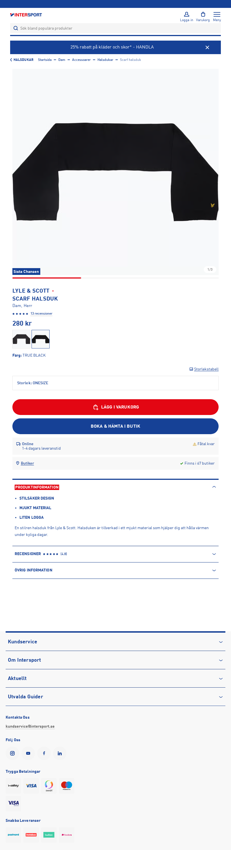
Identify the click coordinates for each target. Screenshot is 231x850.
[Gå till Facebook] (45, 753)
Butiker (27, 463)
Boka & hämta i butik (115, 426)
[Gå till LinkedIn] (61, 753)
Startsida (45, 60)
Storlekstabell (206, 369)
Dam (61, 60)
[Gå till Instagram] (13, 753)
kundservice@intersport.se (30, 726)
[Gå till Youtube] (29, 753)
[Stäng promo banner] (207, 47)
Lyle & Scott (31, 291)
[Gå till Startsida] (26, 14)
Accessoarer (81, 60)
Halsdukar (24, 60)
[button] (115, 172)
